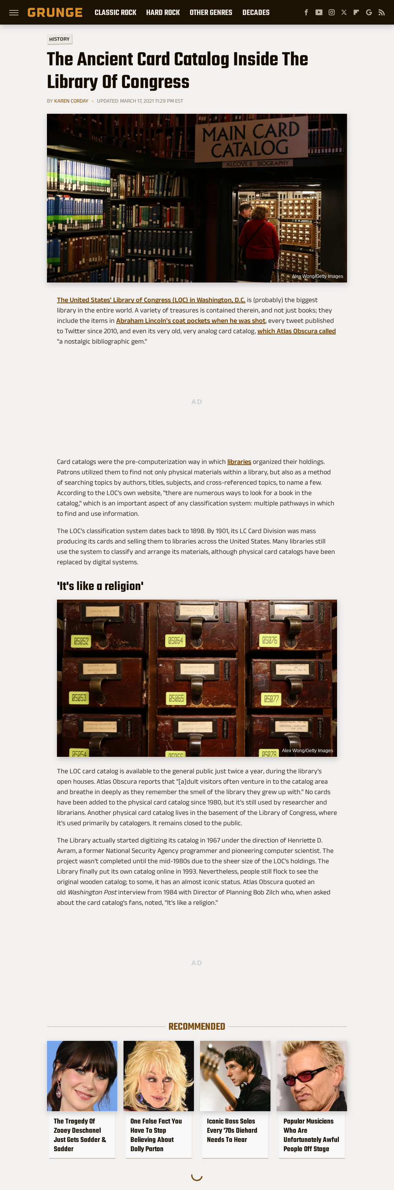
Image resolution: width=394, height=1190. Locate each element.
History (59, 38)
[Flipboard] (356, 12)
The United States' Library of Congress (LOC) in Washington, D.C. (151, 300)
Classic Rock (115, 12)
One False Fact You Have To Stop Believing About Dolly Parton (156, 1135)
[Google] (369, 12)
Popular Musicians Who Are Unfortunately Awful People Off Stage (311, 1135)
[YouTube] (319, 12)
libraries (239, 461)
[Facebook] (306, 12)
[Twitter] (344, 12)
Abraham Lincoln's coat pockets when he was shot (190, 320)
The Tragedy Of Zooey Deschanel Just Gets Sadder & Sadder (80, 1135)
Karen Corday (71, 101)
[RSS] (382, 12)
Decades (256, 12)
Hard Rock (163, 12)
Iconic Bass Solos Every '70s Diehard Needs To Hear (232, 1130)
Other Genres (211, 12)
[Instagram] (332, 12)
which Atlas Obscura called (296, 331)
